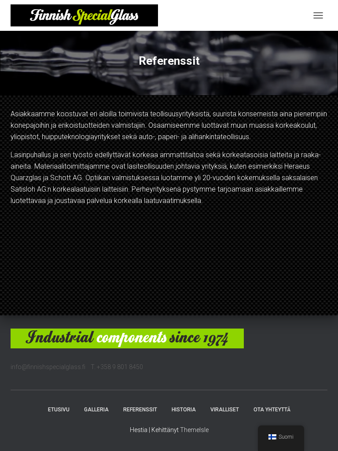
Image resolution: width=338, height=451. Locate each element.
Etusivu (59, 410)
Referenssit (140, 410)
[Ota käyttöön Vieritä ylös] (320, 433)
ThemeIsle (194, 429)
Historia (184, 410)
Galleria (96, 410)
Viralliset (224, 410)
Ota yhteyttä (272, 410)
